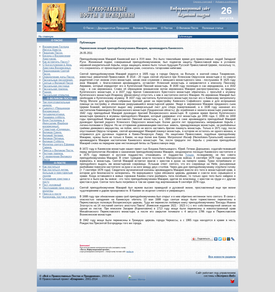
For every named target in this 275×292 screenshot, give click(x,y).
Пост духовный (51, 184)
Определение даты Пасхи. (58, 76)
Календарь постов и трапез (59, 196)
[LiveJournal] (233, 239)
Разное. (47, 91)
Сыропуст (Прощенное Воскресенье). (56, 110)
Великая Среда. (52, 132)
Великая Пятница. (53, 138)
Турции (189, 154)
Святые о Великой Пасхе (57, 82)
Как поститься (51, 166)
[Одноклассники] (224, 239)
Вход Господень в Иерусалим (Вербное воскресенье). (55, 123)
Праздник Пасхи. (52, 52)
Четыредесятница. (53, 114)
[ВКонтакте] (216, 239)
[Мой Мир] (228, 239)
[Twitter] (220, 239)
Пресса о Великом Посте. (58, 150)
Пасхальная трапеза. (55, 88)
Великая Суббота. (53, 141)
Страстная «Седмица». (56, 129)
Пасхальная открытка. (56, 94)
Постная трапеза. (53, 153)
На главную (45, 36)
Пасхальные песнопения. (57, 79)
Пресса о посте (51, 193)
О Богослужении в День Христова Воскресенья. (57, 66)
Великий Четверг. (53, 135)
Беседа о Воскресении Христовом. (56, 57)
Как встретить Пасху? (55, 61)
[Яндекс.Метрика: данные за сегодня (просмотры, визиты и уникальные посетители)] (137, 278)
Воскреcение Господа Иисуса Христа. (55, 48)
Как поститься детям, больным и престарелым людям (57, 172)
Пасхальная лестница (55, 85)
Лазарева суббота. (53, 117)
